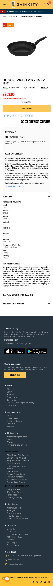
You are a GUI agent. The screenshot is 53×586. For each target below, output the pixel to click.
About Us (10, 389)
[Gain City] (24, 4)
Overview (7, 196)
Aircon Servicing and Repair (17, 437)
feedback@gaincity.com (16, 564)
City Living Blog (12, 405)
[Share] (48, 121)
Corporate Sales (13, 545)
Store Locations (13, 418)
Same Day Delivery (13, 463)
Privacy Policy (12, 397)
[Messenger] (30, 121)
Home (5, 17)
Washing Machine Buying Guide (18, 519)
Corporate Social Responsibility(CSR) (20, 403)
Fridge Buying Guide (14, 516)
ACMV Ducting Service (15, 537)
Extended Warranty (13, 471)
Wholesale (11, 529)
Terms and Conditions (15, 187)
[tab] (26, 196)
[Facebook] (22, 121)
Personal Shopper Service (16, 474)
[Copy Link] (45, 121)
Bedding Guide (12, 511)
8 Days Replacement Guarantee (18, 461)
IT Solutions (11, 532)
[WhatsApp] (34, 121)
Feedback (10, 426)
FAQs (9, 416)
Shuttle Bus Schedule (14, 421)
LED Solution (11, 540)
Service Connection (12, 452)
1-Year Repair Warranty (15, 492)
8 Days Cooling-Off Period (16, 458)
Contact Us (11, 424)
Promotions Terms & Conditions (18, 445)
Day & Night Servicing (14, 498)
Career (9, 392)
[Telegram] (41, 121)
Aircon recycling (12, 542)
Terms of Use (11, 400)
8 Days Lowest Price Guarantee (18, 455)
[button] (22, 73)
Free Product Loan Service (16, 466)
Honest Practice (12, 495)
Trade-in (10, 469)
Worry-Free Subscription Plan (17, 480)
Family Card (11, 395)
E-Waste (10, 442)
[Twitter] (26, 121)
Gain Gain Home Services (16, 482)
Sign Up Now (15, 375)
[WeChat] (37, 121)
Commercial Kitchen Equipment (18, 534)
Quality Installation (14, 489)
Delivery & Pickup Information (18, 295)
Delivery (9, 439)
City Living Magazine (14, 513)
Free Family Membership (15, 477)
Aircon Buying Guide (14, 508)
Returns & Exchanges (13, 303)
